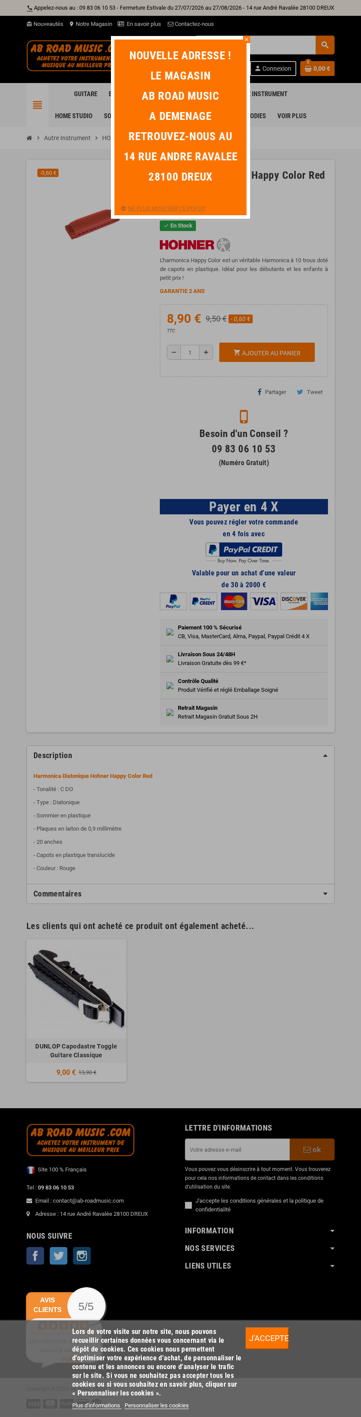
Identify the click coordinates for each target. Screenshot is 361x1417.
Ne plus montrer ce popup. (167, 208)
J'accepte (269, 1338)
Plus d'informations (97, 1405)
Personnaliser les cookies (157, 1405)
